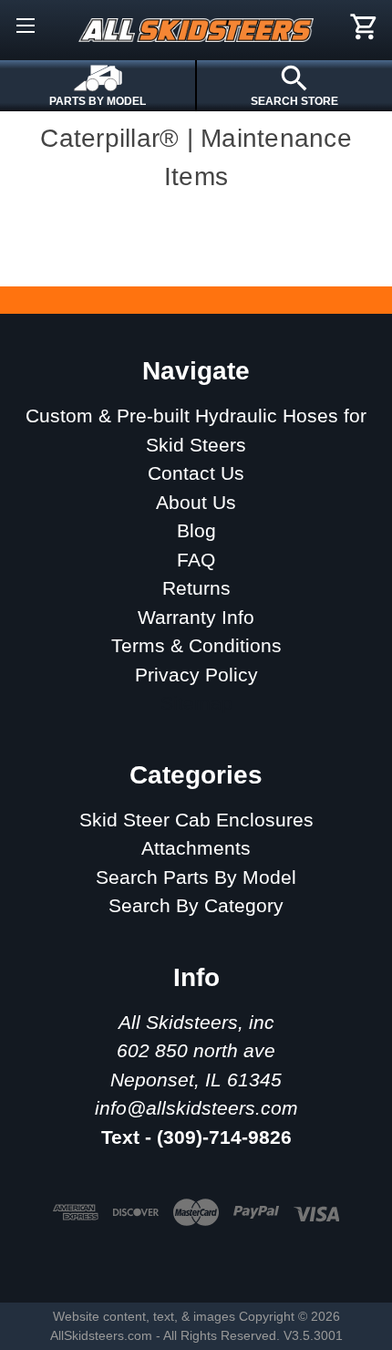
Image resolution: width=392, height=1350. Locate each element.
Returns (196, 587)
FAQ (196, 559)
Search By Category (196, 905)
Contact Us (196, 472)
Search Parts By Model (196, 877)
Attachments (196, 847)
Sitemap (196, 702)
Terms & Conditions (196, 645)
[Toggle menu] (25, 25)
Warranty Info (196, 617)
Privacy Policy (196, 674)
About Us (196, 502)
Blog (196, 530)
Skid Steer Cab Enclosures (196, 819)
